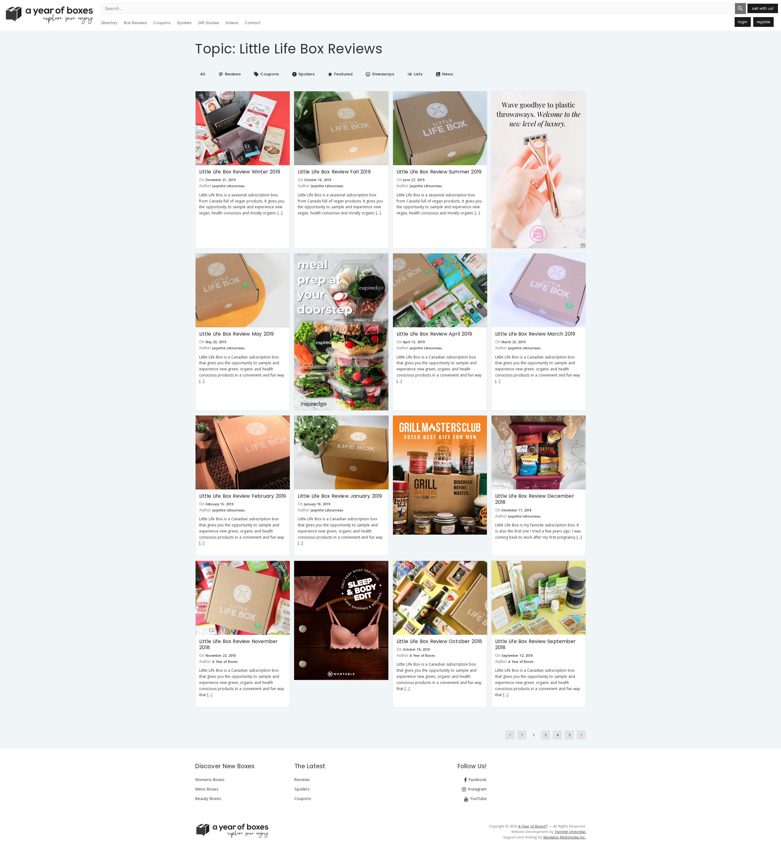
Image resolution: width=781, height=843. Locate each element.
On (201, 179)
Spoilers (184, 22)
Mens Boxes (206, 789)
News (444, 74)
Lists (415, 74)
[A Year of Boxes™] (49, 15)
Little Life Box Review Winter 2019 (239, 171)
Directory (109, 22)
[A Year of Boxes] (231, 830)
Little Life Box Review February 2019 (242, 496)
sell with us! (763, 8)
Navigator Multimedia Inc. (564, 837)
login (742, 21)
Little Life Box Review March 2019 (535, 333)
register (763, 21)
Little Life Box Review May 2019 (236, 333)
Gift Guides (208, 22)
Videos (231, 22)
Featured (339, 74)
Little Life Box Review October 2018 (439, 641)
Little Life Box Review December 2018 (534, 499)
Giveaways (379, 74)
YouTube (478, 798)
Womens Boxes (210, 779)
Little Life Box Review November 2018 (238, 644)
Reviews (229, 74)
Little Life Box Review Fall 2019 (334, 171)
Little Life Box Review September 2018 (535, 644)
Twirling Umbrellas (570, 831)
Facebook (477, 779)
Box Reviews (135, 22)
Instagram (477, 789)
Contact (252, 22)
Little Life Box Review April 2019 (434, 333)
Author (205, 185)
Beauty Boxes (208, 798)
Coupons (162, 22)
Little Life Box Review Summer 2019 (439, 171)
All (202, 74)
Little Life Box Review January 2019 (340, 496)
